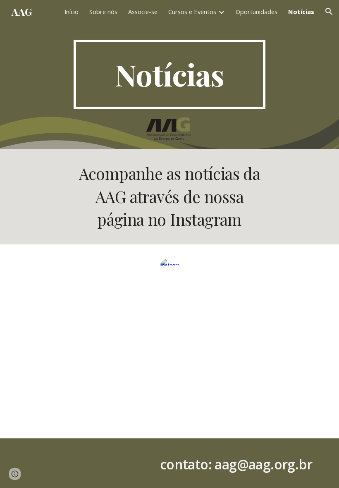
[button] (329, 12)
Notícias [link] (301, 11)
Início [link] (71, 11)
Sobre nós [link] (103, 11)
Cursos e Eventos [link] (192, 11)
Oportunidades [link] (256, 11)
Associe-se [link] (143, 11)
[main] (170, 74)
